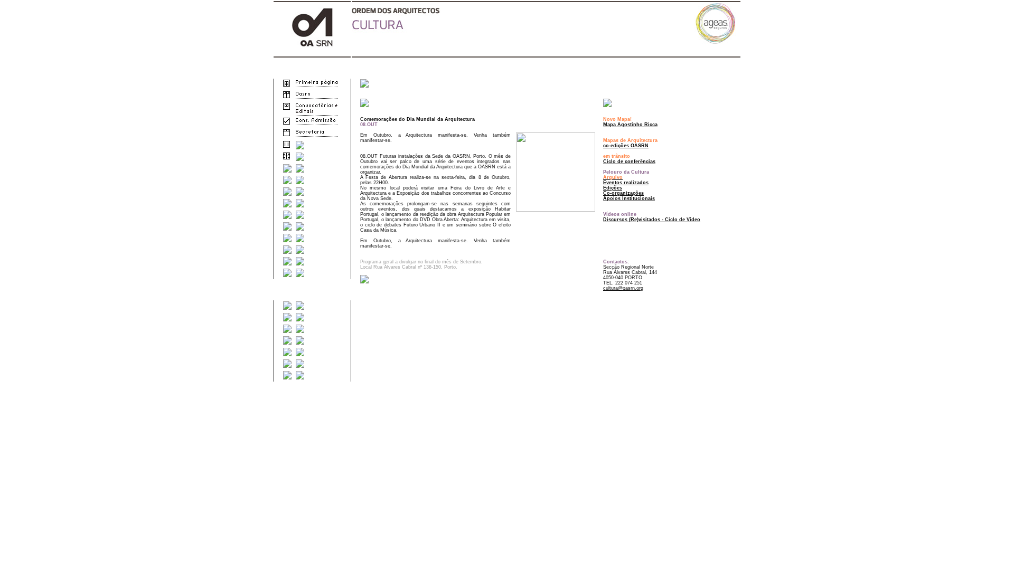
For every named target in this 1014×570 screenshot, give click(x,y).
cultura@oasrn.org (623, 288)
